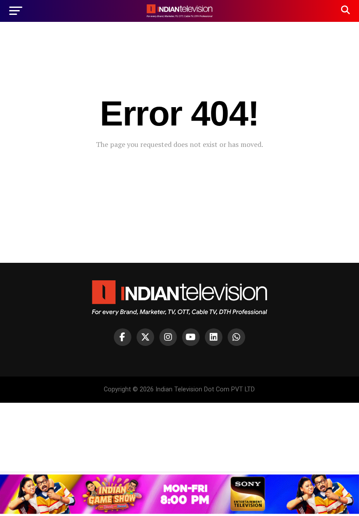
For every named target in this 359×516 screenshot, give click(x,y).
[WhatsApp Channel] (236, 337)
